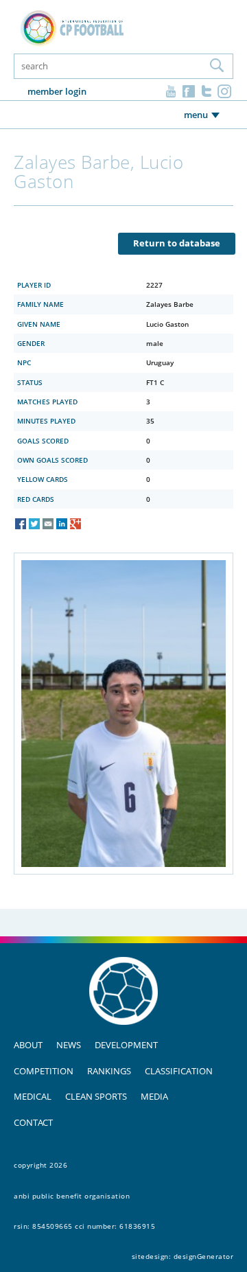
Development (126, 1045)
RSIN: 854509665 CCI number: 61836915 (84, 1226)
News (68, 1045)
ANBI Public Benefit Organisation (72, 1196)
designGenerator (204, 1256)
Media (154, 1096)
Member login (56, 91)
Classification (179, 1071)
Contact (33, 1122)
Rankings (109, 1071)
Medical (32, 1096)
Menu (196, 114)
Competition (43, 1071)
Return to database (176, 243)
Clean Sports (96, 1096)
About (28, 1045)
